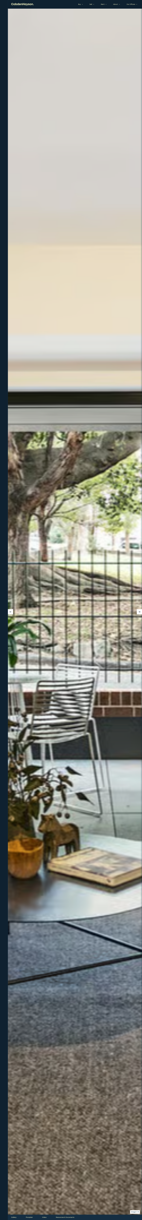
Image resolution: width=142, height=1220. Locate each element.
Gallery (13, 1217)
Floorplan (29, 1217)
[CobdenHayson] (22, 4)
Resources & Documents (65, 1217)
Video (44, 1217)
